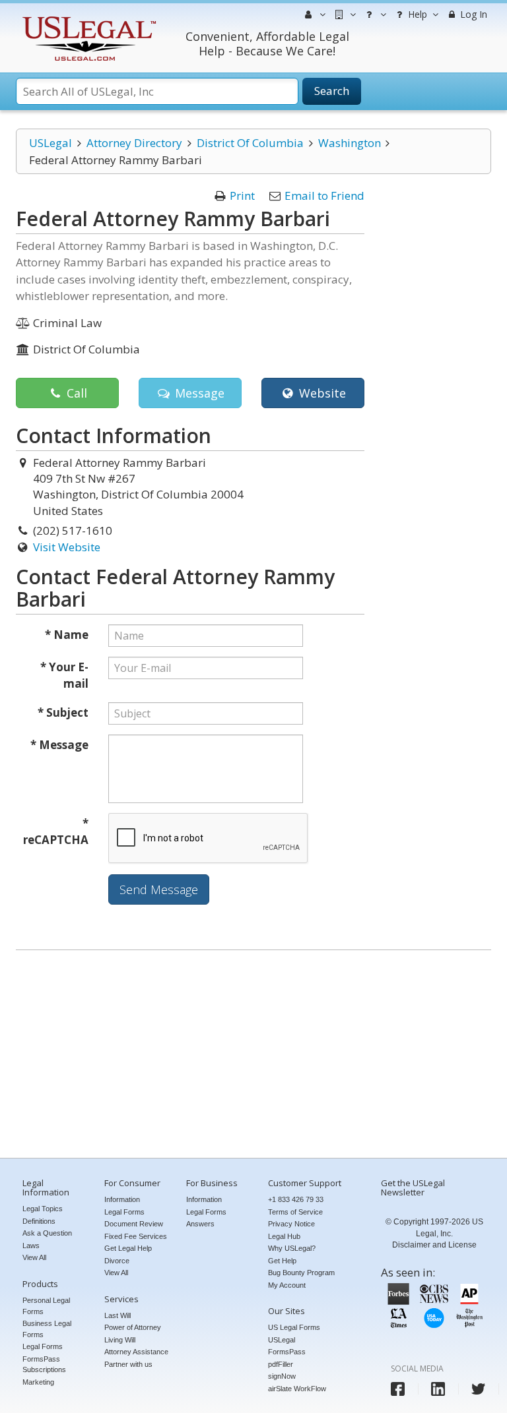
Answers (200, 1224)
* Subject (63, 712)
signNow (282, 1376)
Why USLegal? (292, 1248)
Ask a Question (47, 1233)
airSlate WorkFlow (297, 1389)
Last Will (117, 1315)
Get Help (282, 1261)
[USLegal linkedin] (438, 1389)
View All (34, 1257)
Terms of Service (295, 1212)
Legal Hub (284, 1236)
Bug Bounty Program (301, 1273)
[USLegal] (87, 18)
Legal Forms (42, 1346)
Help (416, 14)
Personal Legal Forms (46, 1305)
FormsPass (287, 1352)
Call (75, 393)
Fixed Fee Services (135, 1236)
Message (198, 393)
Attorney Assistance (136, 1352)
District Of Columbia (250, 142)
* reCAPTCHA (55, 832)
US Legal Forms (294, 1327)
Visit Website (66, 547)
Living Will (119, 1340)
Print (242, 195)
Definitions (38, 1221)
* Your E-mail (64, 675)
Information (122, 1199)
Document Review (133, 1224)
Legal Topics (42, 1209)
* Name (66, 634)
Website (321, 393)
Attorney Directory (134, 142)
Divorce (116, 1261)
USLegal (50, 142)
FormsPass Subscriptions (44, 1364)
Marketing (38, 1382)
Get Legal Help (128, 1248)
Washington (349, 142)
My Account (287, 1285)
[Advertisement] (253, 1055)
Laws (31, 1245)
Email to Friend (324, 195)
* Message (59, 744)
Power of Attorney (132, 1327)
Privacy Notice (291, 1224)
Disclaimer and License (434, 1244)
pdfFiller (280, 1364)
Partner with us (128, 1364)
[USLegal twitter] (478, 1389)
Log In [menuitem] (472, 14)
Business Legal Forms (46, 1328)
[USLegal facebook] (398, 1389)
